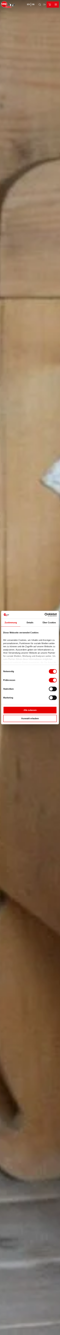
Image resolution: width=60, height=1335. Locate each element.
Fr (33, 4)
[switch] (53, 680)
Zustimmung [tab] (11, 622)
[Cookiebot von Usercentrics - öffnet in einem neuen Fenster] (44, 615)
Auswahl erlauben (30, 718)
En (28, 4)
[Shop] (50, 4)
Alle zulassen (30, 710)
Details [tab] (30, 622)
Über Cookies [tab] (49, 622)
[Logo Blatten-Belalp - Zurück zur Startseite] (8, 4)
